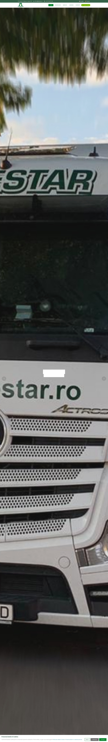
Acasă (50, 5)
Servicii (65, 5)
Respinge (94, 739)
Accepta (103, 739)
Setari (87, 739)
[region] (54, 738)
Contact (78, 5)
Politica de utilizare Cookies (58, 739)
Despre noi (58, 5)
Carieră (71, 5)
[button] (25, 1)
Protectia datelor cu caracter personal (74, 739)
